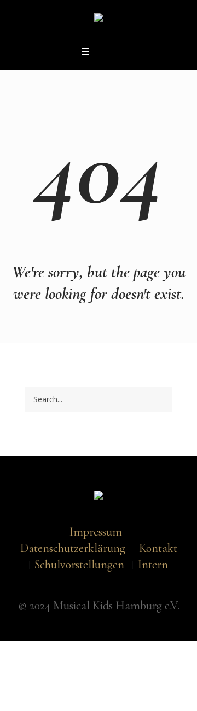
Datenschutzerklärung (72, 548)
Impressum (95, 532)
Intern (153, 564)
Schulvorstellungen (79, 564)
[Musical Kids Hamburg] (98, 20)
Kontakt (158, 548)
